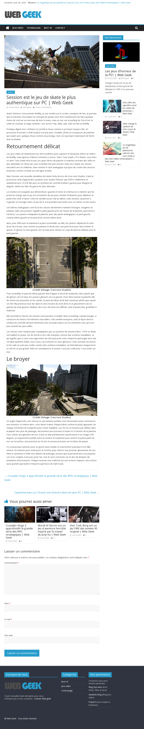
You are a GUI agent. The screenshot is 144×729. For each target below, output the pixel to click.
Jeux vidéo (17, 27)
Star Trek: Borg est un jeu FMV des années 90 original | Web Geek (83, 528)
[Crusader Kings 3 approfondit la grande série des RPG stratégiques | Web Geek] (19, 507)
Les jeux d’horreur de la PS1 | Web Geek (120, 73)
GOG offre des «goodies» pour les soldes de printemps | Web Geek (130, 108)
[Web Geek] (7, 28)
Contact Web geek (42, 698)
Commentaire (11, 562)
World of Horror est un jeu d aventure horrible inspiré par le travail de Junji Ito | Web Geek (52, 530)
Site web (8, 635)
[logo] (23, 680)
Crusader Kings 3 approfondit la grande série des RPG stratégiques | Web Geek (50, 478)
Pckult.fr (92, 702)
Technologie (34, 27)
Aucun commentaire (43, 107)
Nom (7, 603)
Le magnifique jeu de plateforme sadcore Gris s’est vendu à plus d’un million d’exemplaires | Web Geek (83, 2)
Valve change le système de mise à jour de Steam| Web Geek (130, 129)
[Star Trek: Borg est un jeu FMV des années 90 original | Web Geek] (83, 507)
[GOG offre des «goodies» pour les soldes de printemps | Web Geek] (112, 101)
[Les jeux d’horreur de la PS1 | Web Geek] (121, 43)
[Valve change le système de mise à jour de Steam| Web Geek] (112, 122)
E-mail (8, 619)
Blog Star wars (95, 687)
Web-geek (27, 107)
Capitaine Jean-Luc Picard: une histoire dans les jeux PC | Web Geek (56, 492)
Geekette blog (95, 694)
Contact (60, 27)
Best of (48, 27)
